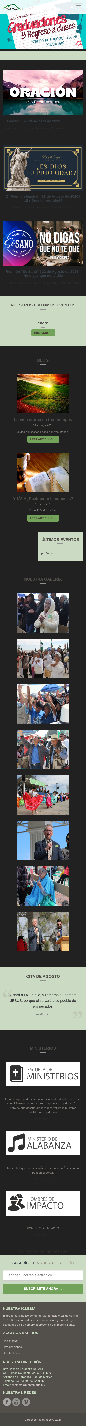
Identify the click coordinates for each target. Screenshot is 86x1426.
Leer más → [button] (43, 1118)
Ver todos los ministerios (43, 1251)
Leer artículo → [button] (43, 439)
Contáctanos (12, 1353)
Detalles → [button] (43, 332)
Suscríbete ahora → (43, 1289)
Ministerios (11, 1340)
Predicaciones (13, 1346)
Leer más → (43, 1179)
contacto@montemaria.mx (28, 1384)
